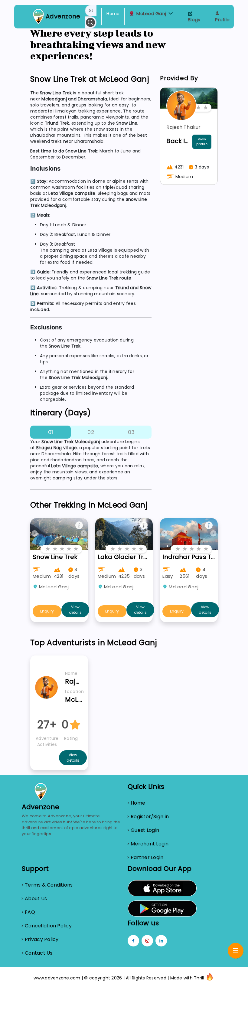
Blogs (194, 19)
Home (112, 14)
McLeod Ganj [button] (151, 14)
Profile (222, 19)
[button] (170, 13)
